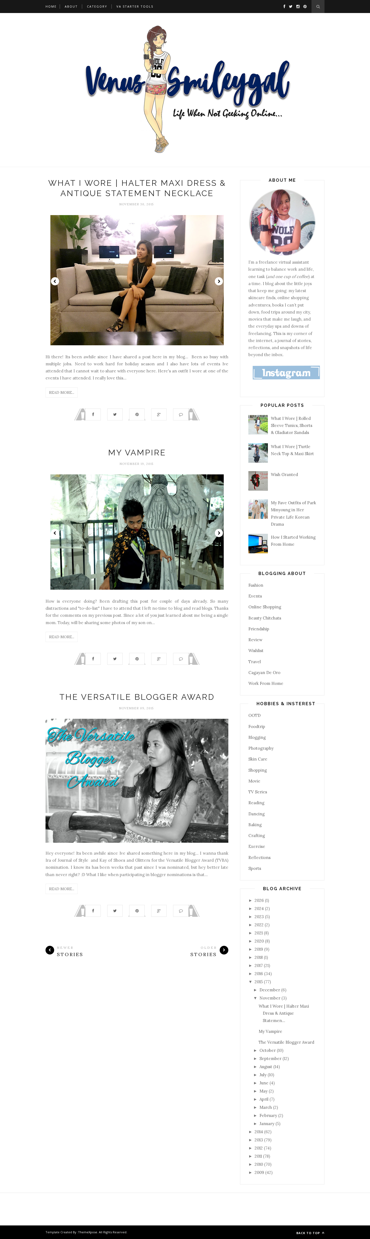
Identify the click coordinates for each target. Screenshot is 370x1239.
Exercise (256, 846)
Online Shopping (264, 606)
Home (51, 6)
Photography (261, 748)
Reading (256, 802)
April (264, 1099)
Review (255, 639)
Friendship (258, 628)
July (263, 1074)
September (271, 1058)
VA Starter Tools (134, 6)
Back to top (308, 1233)
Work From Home (265, 683)
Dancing (256, 813)
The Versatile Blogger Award (137, 697)
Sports (254, 868)
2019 (259, 949)
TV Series (257, 791)
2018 (259, 957)
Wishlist (256, 650)
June (264, 1082)
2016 (259, 973)
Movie (254, 781)
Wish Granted (284, 474)
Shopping (257, 770)
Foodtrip (256, 726)
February (268, 1115)
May (264, 1091)
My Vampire (137, 452)
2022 (260, 924)
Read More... (61, 392)
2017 (259, 965)
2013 (259, 1139)
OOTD (254, 715)
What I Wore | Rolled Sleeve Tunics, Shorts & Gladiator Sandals (291, 425)
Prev (55, 281)
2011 (259, 1156)
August (266, 1066)
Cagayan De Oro (264, 672)
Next (219, 281)
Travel (254, 661)
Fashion (255, 585)
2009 (260, 1172)
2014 (259, 1131)
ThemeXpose (87, 1232)
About (71, 6)
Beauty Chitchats (264, 618)
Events (255, 596)
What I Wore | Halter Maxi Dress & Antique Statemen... (284, 1013)
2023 (260, 916)
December (270, 989)
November (270, 998)
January (267, 1123)
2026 (260, 900)
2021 (259, 932)
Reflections (259, 857)
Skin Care (257, 759)
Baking (255, 824)
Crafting (256, 835)
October (268, 1050)
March (266, 1107)
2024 (260, 908)
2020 (260, 941)
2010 (259, 1164)
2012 (259, 1148)
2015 (259, 981)
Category (97, 6)
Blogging (257, 737)
